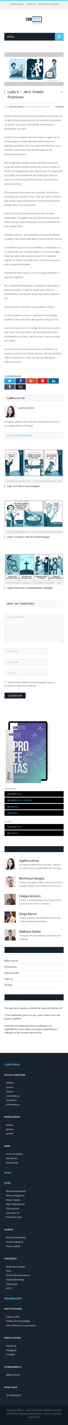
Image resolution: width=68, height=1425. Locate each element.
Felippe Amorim (30, 896)
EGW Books (11, 966)
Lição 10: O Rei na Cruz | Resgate (23, 486)
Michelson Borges (21, 481)
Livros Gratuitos (14, 1153)
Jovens (9, 1087)
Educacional (12, 1208)
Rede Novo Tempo (16, 1266)
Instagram (11, 1350)
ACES (9, 1288)
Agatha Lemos (16, 106)
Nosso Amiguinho (15, 1195)
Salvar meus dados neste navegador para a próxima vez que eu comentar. (29, 684)
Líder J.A (9, 978)
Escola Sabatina (14, 1241)
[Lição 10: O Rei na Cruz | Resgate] (34, 462)
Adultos (10, 1082)
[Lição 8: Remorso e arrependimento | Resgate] (34, 564)
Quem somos (17, 4)
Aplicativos (11, 1158)
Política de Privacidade (18, 1321)
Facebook (11, 1345)
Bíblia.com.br (11, 960)
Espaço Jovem (12, 972)
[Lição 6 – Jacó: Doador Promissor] (34, 69)
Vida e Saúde (13, 1199)
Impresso (14, 794)
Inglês (12, 813)
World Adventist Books (18, 1275)
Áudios (9, 1091)
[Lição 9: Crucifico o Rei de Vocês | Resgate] (34, 513)
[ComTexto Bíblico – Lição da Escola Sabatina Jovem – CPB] (34, 20)
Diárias (10, 1124)
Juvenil (9, 1133)
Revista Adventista (16, 1191)
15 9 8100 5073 (13, 1395)
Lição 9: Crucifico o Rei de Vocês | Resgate (28, 537)
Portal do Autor (14, 1217)
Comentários (13, 1095)
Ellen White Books (15, 1204)
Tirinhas (59, 106)
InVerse (31, 4)
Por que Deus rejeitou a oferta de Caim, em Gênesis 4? (33, 1008)
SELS (8, 1270)
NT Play (8, 984)
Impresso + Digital (19, 800)
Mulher (10, 1129)
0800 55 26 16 (13, 1374)
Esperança (11, 1284)
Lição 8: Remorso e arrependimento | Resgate (30, 588)
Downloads (12, 1162)
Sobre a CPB (12, 1316)
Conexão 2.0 (12, 1212)
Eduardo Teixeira (20, 582)
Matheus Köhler (30, 931)
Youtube (10, 1354)
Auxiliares (11, 1100)
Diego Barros (28, 914)
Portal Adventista (15, 1279)
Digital (12, 806)
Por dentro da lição (48, 4)
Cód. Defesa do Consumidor (21, 1325)
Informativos (13, 1104)
